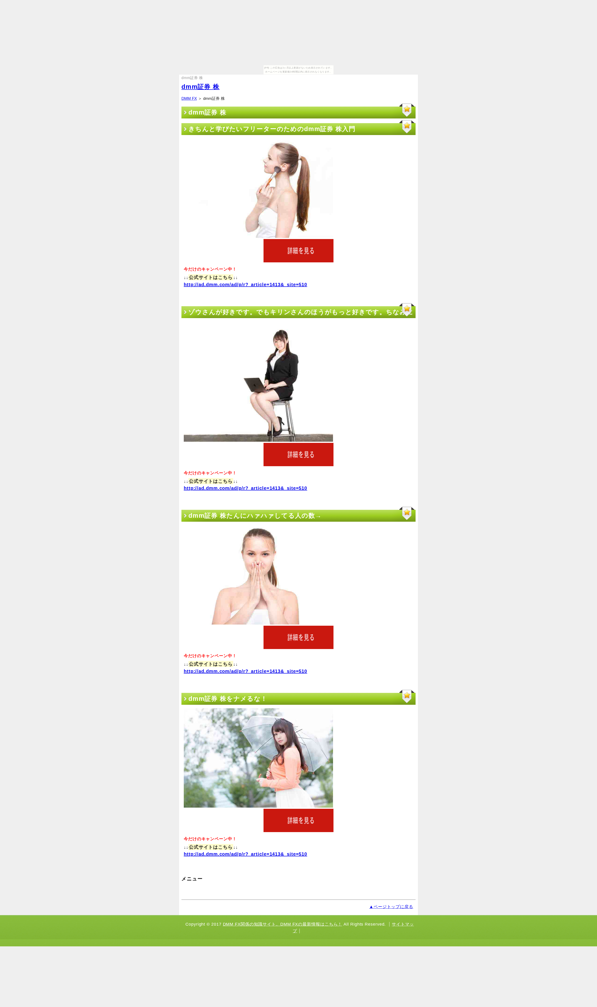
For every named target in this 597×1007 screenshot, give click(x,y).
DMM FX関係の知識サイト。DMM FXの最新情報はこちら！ (282, 924)
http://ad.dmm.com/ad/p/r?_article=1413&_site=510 (245, 284)
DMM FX (189, 98)
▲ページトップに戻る (391, 906)
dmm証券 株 (200, 86)
